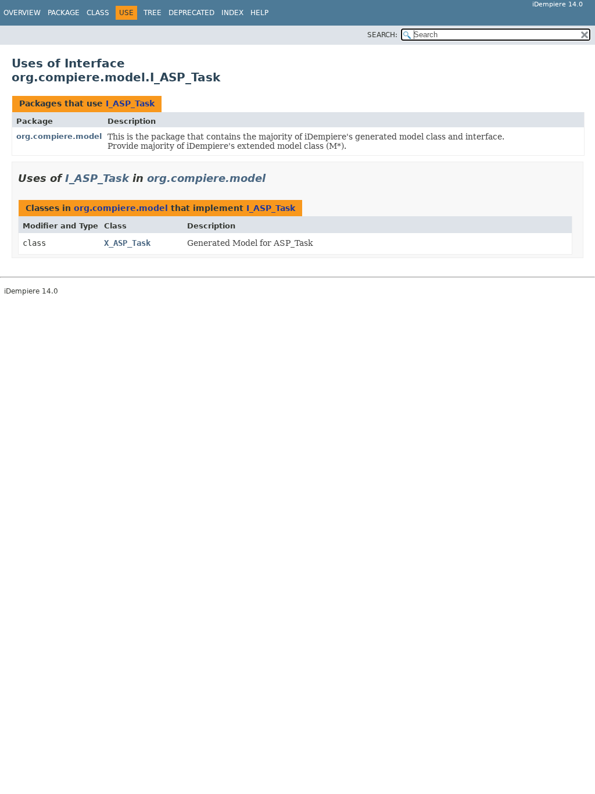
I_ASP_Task (130, 103)
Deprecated (191, 13)
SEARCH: (382, 35)
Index (232, 13)
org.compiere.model (59, 136)
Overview (22, 13)
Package (64, 13)
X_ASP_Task (127, 243)
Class (98, 13)
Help (259, 13)
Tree (153, 13)
